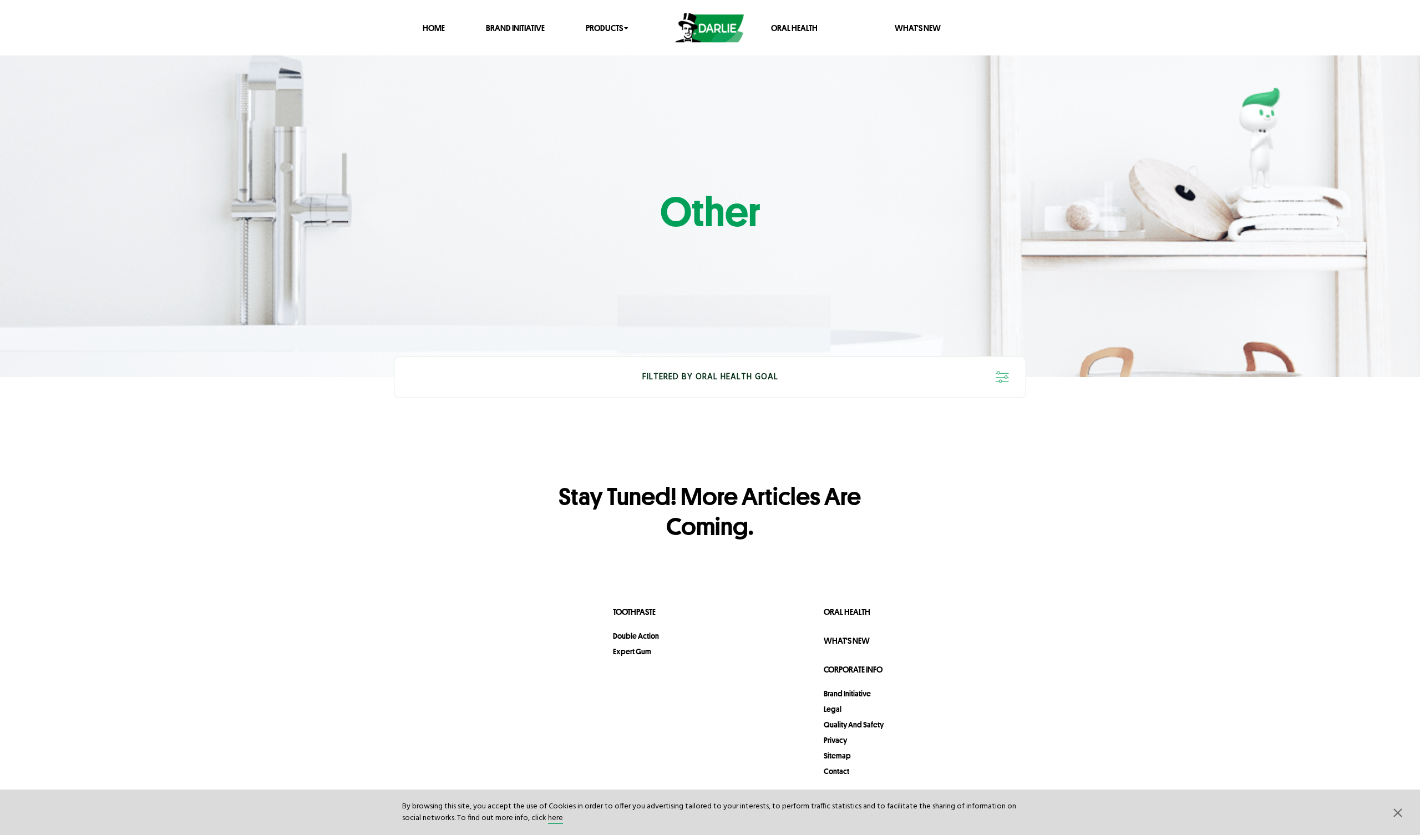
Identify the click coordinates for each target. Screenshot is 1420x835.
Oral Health (794, 27)
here (555, 818)
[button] (1397, 812)
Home (434, 27)
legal (832, 709)
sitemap (837, 755)
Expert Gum (632, 651)
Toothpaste (634, 612)
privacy (835, 740)
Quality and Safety (854, 724)
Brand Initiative (515, 27)
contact (836, 771)
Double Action (636, 636)
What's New (918, 27)
